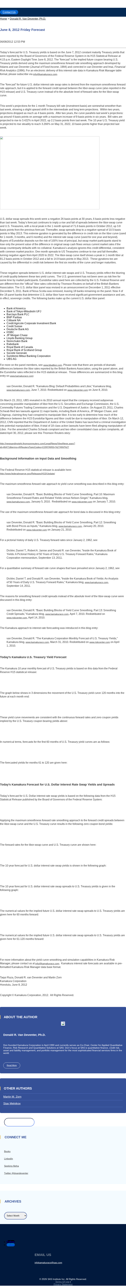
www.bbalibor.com (52, 365)
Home (3, 18)
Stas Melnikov (12, 1103)
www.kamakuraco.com (21, 376)
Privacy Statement (63, 1284)
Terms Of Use (62, 1281)
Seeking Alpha (11, 1166)
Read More (12, 1065)
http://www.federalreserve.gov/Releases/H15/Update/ (27, 473)
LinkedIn (8, 1158)
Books (7, 1151)
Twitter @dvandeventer (16, 1173)
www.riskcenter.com (77, 390)
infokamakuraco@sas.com (48, 1262)
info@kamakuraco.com (45, 74)
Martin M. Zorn (12, 1096)
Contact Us (9, 12)
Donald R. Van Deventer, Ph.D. (28, 18)
